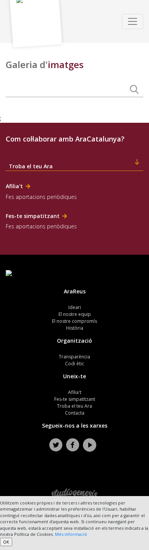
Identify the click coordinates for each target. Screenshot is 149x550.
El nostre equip (74, 314)
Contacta (74, 413)
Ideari (74, 307)
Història (74, 328)
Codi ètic (74, 363)
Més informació (71, 534)
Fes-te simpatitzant (74, 399)
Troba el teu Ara (74, 406)
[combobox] (74, 163)
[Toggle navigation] (132, 21)
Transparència (74, 356)
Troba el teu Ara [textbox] (31, 166)
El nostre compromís (74, 321)
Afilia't (74, 392)
